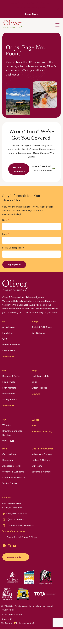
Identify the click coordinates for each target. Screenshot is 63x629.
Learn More (31, 14)
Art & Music (8, 327)
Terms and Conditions (12, 614)
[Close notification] (58, 9)
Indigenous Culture (42, 454)
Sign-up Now (14, 264)
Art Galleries (38, 333)
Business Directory (42, 431)
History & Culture (41, 460)
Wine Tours (8, 440)
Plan (4, 448)
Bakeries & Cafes (11, 376)
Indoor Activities (11, 344)
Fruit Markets (9, 387)
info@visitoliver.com (16, 513)
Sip (4, 419)
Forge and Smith (27, 623)
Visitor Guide (14, 557)
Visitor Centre (9, 483)
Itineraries (7, 460)
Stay (34, 370)
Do (3, 321)
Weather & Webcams (13, 471)
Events (35, 419)
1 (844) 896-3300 (25, 525)
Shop (35, 321)
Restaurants (8, 393)
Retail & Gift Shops (42, 327)
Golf (4, 338)
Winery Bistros (10, 399)
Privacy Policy (8, 610)
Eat (4, 370)
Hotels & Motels (40, 376)
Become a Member (41, 471)
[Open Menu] (57, 25)
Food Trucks (8, 382)
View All (6, 356)
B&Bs (34, 382)
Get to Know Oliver (42, 448)
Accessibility (7, 619)
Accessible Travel (11, 465)
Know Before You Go (13, 477)
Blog (34, 425)
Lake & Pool (8, 350)
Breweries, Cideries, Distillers (12, 432)
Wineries (6, 425)
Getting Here (9, 454)
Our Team (37, 465)
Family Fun (7, 333)
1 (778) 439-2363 (15, 519)
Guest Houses (39, 387)
